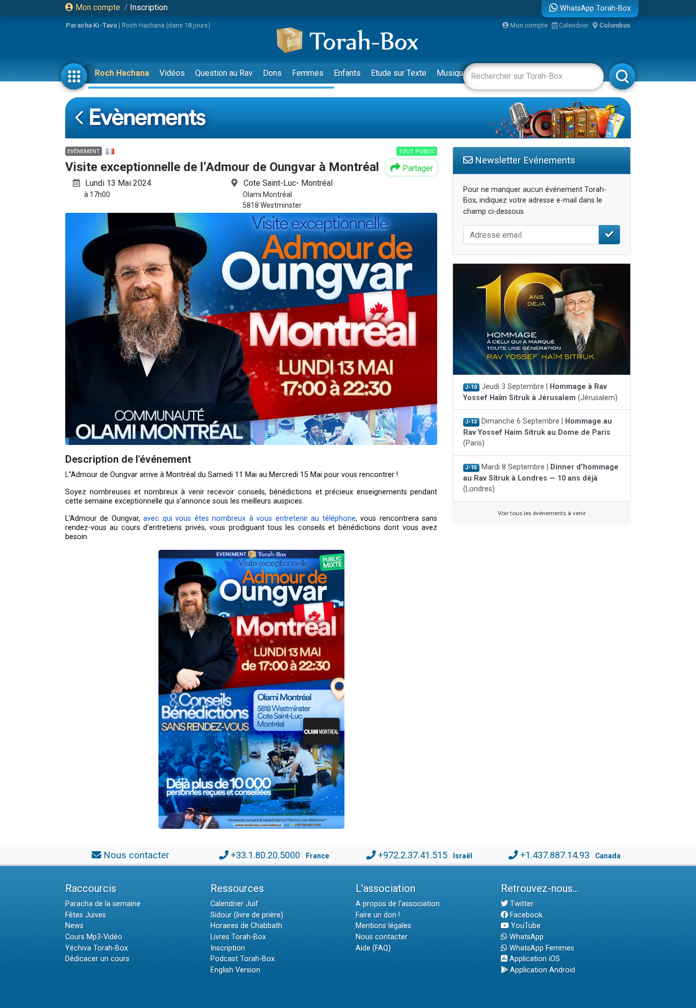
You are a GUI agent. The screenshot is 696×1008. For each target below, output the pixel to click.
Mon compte (96, 7)
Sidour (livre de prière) (246, 915)
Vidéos (172, 73)
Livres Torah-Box (238, 937)
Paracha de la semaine (103, 904)
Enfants (347, 73)
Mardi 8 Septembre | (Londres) (541, 478)
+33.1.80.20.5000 (265, 855)
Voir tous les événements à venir (542, 513)
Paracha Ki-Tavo (91, 25)
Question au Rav (224, 73)
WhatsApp (525, 937)
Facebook (525, 915)
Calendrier (572, 25)
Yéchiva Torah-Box (96, 948)
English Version (235, 970)
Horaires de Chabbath (246, 925)
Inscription (149, 7)
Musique (452, 73)
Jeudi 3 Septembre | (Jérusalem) (540, 392)
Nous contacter (136, 855)
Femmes (308, 73)
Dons (272, 73)
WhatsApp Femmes (540, 948)
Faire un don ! (378, 915)
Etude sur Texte (398, 73)
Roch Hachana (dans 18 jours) (166, 25)
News (74, 925)
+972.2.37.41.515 (412, 855)
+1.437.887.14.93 (555, 855)
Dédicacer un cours (97, 959)
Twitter (520, 904)
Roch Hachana (122, 73)
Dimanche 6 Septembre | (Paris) (537, 432)
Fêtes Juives (85, 915)
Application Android (541, 970)
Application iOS (533, 959)
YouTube (525, 925)
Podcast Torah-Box (242, 959)
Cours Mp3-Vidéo (93, 937)
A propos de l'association (398, 904)
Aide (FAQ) (373, 948)
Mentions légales (383, 925)
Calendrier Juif (234, 904)
